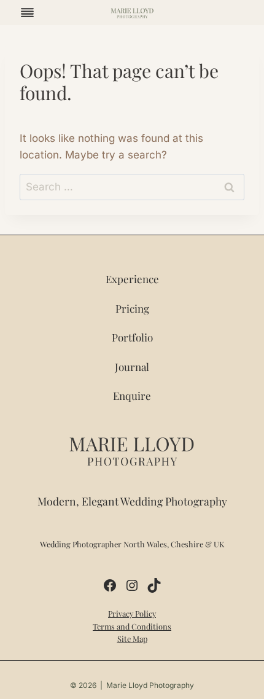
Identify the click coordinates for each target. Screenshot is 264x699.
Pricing (132, 308)
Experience (132, 279)
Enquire (132, 395)
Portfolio (132, 337)
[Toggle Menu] (27, 12)
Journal (132, 366)
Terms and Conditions (132, 626)
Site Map (132, 638)
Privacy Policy (132, 613)
